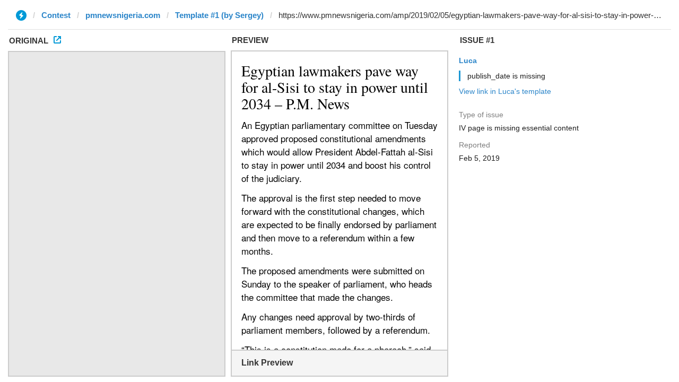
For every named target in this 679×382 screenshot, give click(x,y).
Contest (56, 15)
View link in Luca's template (505, 91)
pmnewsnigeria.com (122, 15)
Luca (468, 60)
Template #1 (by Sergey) (219, 15)
